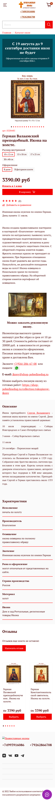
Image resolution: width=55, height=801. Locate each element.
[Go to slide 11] (32, 126)
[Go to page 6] (14, 725)
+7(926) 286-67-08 (25, 364)
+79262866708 (27, 17)
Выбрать (14, 716)
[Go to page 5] (11, 725)
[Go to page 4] (9, 725)
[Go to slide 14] (39, 126)
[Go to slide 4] (17, 126)
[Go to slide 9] (28, 126)
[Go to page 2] (5, 725)
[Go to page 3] (7, 725)
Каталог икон (22, 32)
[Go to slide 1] (11, 126)
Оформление (9, 165)
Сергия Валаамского (38, 412)
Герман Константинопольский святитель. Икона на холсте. (41, 694)
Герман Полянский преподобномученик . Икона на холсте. (13, 695)
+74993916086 (27, 11)
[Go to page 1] (3, 725)
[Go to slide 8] (26, 126)
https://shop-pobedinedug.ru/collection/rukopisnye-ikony (26, 389)
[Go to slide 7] (24, 126)
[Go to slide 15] (41, 126)
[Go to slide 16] (43, 126)
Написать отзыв (14, 648)
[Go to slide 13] (37, 126)
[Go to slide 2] (13, 126)
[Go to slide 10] (30, 126)
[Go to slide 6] (22, 126)
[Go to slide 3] (15, 126)
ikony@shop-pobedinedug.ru (30, 374)
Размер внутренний (13, 150)
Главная (6, 32)
